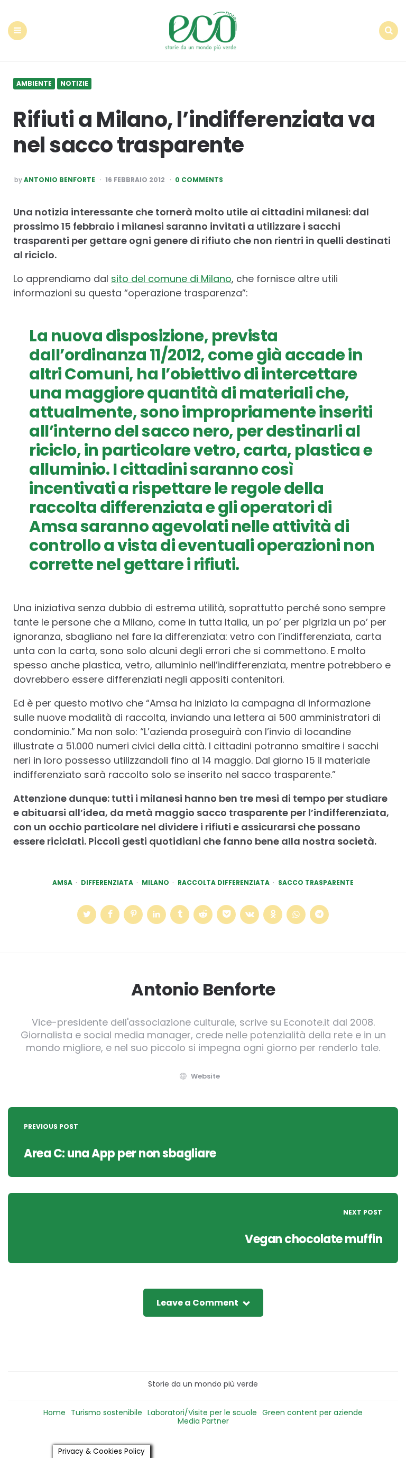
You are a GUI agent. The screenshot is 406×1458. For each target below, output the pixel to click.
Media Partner (203, 1421)
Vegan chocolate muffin (313, 1239)
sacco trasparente (316, 882)
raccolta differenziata (224, 882)
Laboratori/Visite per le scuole (202, 1412)
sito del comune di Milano (171, 278)
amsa (62, 882)
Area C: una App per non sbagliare (120, 1153)
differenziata (107, 882)
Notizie (74, 83)
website (205, 1076)
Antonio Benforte (59, 180)
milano (155, 882)
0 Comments (199, 180)
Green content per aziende (312, 1412)
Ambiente (34, 83)
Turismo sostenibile (106, 1412)
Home (54, 1412)
